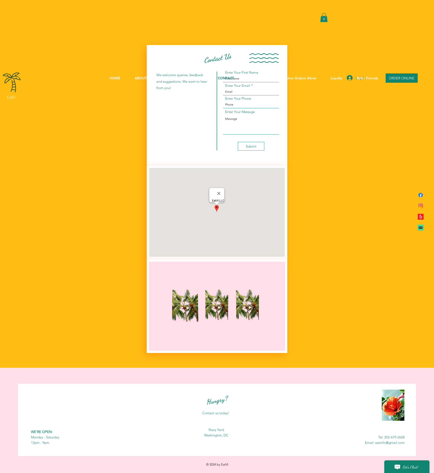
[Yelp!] (421, 217)
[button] (324, 17)
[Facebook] (421, 195)
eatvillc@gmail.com (390, 442)
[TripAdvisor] (421, 228)
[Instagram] (421, 206)
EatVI (11, 97)
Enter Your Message (240, 111)
